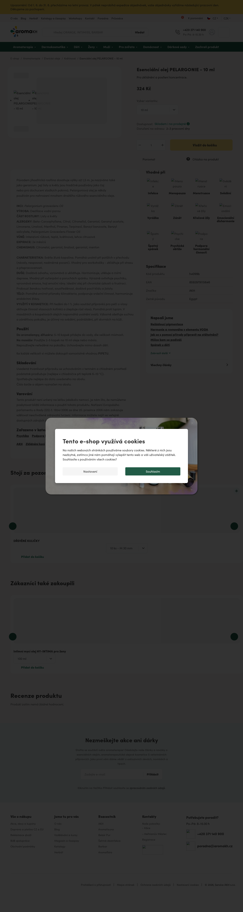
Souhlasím (153, 471)
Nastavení (90, 471)
